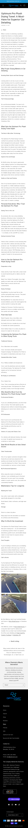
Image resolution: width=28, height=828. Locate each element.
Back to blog (15, 641)
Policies (5, 727)
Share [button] (4, 30)
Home (4, 710)
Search (5, 713)
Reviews (5, 720)
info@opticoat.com (12, 757)
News (4, 724)
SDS (4, 731)
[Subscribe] (23, 685)
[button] (3, 5)
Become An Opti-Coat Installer (11, 738)
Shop (4, 717)
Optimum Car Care (8, 734)
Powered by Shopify (18, 826)
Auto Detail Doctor (14, 621)
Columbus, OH (17, 635)
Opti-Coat (11, 826)
